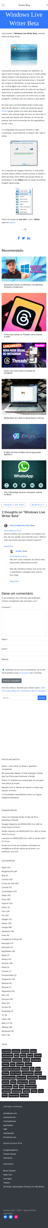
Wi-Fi (5, 1095)
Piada (4, 967)
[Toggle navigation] (3, 5)
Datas (4, 895)
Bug (3, 875)
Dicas (4, 899)
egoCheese (8, 1125)
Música (5, 959)
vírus (41, 1091)
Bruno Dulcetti (9, 1171)
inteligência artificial (11, 1069)
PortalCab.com (9, 1137)
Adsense (16, 1051)
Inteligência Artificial (10, 939)
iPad (38, 1069)
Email (5, 649)
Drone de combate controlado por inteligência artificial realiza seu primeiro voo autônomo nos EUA (21, 848)
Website (5, 659)
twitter (26, 1091)
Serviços (5, 999)
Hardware (6, 931)
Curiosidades (7, 891)
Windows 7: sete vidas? (14, 505)
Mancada (5, 943)
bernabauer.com (10, 1113)
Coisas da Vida (8, 883)
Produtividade (8, 975)
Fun (3, 915)
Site (21, 1086)
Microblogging (9, 1078)
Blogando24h (7, 871)
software (6, 1091)
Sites (4, 1003)
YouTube (24, 1095)
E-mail (26, 1060)
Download (17, 1060)
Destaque (7, 1060)
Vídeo (4, 1019)
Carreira (5, 879)
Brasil (30, 1055)
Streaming (6, 1011)
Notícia (6, 1082)
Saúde (32, 1082)
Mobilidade (6, 951)
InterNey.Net (8, 1133)
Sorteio (5, 1007)
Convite (5, 887)
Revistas (5, 987)
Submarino (7, 1158)
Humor (28, 1064)
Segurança (6, 991)
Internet (25, 1069)
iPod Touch (15, 1073)
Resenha (5, 983)
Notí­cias (5, 963)
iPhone (5, 1073)
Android (25, 1051)
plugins (12, 222)
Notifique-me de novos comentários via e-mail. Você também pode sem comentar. (23, 671)
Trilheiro (6, 1183)
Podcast (5, 971)
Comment (6, 607)
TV (3, 1015)
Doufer (19, 551)
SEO (3, 995)
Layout (38, 1073)
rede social (22, 1082)
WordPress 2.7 (37, 505)
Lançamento (27, 1073)
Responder (8, 546)
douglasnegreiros (10, 1150)
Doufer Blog (24, 5)
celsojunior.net (9, 1117)
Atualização (7, 1055)
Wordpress (6, 1031)
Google (5, 927)
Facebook (36, 1060)
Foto (3, 911)
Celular (38, 1055)
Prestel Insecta (9, 1154)
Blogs (23, 1055)
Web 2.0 (5, 1023)
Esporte (5, 903)
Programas (6, 979)
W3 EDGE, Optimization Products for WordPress (23, 1187)
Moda (4, 955)
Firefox (5, 111)
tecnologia (16, 1091)
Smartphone (30, 1086)
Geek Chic (7, 1175)
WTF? (4, 1035)
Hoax (4, 935)
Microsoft (6, 947)
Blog (17, 1055)
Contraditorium (9, 1121)
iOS (32, 1069)
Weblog (5, 1027)
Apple (4, 867)
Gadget (5, 919)
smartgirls (7, 1179)
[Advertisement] (24, 730)
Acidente (6, 1051)
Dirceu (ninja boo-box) (20, 525)
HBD (5, 1129)
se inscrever (24, 673)
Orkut (13, 1082)
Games (4, 923)
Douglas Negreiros (9, 824)
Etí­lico (4, 907)
